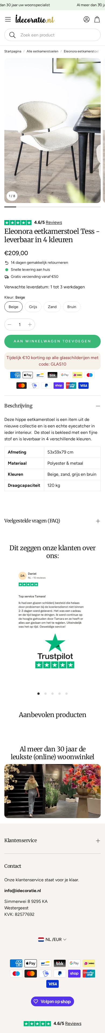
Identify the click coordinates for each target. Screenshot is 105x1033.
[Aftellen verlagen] (9, 324)
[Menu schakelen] (8, 19)
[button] (52, 35)
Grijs (33, 307)
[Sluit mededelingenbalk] (100, 4)
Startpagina (12, 51)
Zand (52, 307)
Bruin (71, 307)
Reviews (54, 222)
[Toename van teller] (30, 324)
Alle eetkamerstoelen (42, 51)
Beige (13, 307)
